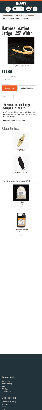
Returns (4, 407)
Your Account (6, 391)
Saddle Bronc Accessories (24, 16)
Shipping (5, 404)
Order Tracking (7, 384)
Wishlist (5, 389)
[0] (28, 9)
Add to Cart (9, 88)
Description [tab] (7, 96)
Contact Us (6, 381)
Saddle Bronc (8, 16)
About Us (5, 386)
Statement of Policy (9, 401)
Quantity (5, 79)
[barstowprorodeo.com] (21, 4)
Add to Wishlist (27, 88)
